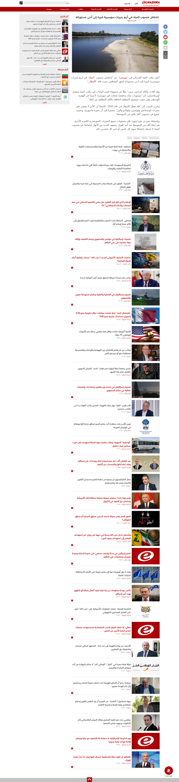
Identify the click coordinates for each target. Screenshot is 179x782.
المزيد (44, 64)
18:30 (118, 337)
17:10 (120, 153)
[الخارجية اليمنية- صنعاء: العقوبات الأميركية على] (146, 611)
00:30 (118, 280)
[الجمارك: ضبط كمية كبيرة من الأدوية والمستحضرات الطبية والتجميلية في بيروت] (146, 149)
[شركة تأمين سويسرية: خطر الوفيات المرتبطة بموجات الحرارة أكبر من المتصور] (65, 83)
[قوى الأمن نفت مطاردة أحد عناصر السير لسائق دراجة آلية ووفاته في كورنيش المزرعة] (146, 426)
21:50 (118, 467)
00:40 (118, 374)
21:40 (120, 301)
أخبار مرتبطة (63, 69)
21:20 (123, 411)
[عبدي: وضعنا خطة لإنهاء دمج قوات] (146, 371)
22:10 (122, 670)
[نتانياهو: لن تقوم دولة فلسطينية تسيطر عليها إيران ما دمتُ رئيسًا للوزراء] (146, 759)
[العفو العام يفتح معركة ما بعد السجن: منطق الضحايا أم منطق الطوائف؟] (146, 519)
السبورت (127, 3)
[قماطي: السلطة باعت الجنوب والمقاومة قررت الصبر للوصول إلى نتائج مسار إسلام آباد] (146, 223)
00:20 (118, 578)
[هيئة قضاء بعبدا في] (146, 667)
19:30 (118, 504)
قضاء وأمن (127, 152)
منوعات (49, 9)
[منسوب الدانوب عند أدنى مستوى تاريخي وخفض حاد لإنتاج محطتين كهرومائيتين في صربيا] (65, 90)
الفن (136, 3)
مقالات (80, 9)
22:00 (118, 615)
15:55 (120, 190)
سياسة (128, 226)
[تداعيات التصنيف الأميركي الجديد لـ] (146, 260)
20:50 (118, 319)
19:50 (118, 744)
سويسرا (123, 77)
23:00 (120, 559)
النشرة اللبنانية (112, 9)
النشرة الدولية (96, 9)
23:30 (123, 485)
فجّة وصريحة (64, 9)
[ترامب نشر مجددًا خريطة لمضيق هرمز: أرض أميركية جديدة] (146, 279)
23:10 (118, 633)
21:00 (120, 393)
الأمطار (92, 81)
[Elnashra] (151, 2)
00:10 (118, 726)
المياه (91, 77)
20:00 (120, 245)
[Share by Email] (165, 37)
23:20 (118, 171)
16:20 (123, 227)
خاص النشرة (127, 208)
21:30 (118, 763)
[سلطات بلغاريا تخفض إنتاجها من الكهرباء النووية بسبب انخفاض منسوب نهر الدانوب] (65, 75)
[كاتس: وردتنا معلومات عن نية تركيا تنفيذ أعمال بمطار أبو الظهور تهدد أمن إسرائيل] (146, 593)
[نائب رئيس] (146, 408)
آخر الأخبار (64, 16)
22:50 (120, 430)
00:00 (122, 652)
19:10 (118, 448)
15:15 (123, 356)
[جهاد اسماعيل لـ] (146, 704)
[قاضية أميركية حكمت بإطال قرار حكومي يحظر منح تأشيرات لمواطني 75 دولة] (146, 334)
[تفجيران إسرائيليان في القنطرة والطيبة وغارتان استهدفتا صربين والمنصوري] (146, 297)
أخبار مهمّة (128, 9)
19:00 (122, 707)
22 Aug (119, 208)
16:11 (118, 596)
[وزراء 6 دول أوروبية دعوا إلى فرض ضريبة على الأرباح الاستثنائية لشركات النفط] (146, 574)
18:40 (122, 689)
